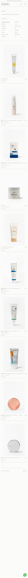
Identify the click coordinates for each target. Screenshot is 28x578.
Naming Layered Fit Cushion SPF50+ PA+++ (11, 457)
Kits (15, 36)
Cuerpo (3, 30)
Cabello (16, 32)
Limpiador (17, 21)
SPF (15, 28)
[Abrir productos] (21, 4)
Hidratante (4, 26)
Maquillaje (17, 30)
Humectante (4, 28)
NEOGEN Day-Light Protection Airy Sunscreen (12, 373)
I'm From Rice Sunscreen (7, 247)
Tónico (16, 24)
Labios (3, 32)
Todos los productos (6, 21)
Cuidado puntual (5, 34)
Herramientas (17, 34)
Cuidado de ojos (18, 26)
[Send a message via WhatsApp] (25, 575)
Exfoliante (3, 24)
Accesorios (4, 36)
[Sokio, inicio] (5, 4)
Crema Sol (3, 205)
